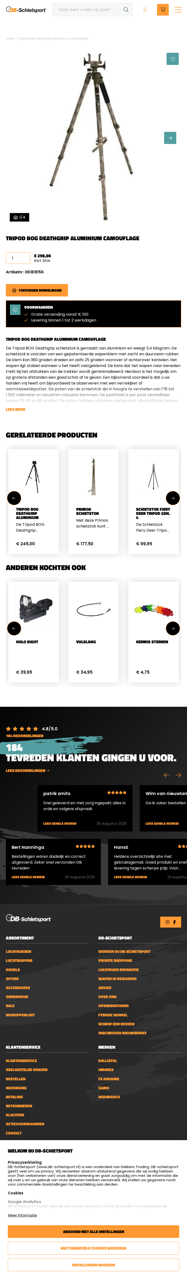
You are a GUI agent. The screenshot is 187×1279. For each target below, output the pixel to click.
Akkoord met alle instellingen (93, 1231)
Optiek (12, 978)
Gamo (103, 1088)
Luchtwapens (19, 960)
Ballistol (107, 1060)
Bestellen (16, 1079)
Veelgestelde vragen (26, 1069)
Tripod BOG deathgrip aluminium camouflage (53, 38)
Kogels (13, 969)
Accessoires (18, 987)
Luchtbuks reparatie (118, 969)
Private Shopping (115, 960)
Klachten (15, 1115)
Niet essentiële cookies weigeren (93, 1248)
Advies (104, 987)
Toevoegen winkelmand (40, 290)
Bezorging (16, 1088)
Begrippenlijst (20, 1015)
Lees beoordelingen (26, 770)
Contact (14, 1133)
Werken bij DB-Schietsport (124, 951)
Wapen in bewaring (117, 978)
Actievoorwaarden (25, 1124)
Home (10, 38)
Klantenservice (21, 1060)
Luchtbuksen (18, 951)
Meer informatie (22, 1215)
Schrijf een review (116, 1024)
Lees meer (15, 409)
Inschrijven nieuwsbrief (122, 1033)
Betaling (14, 1097)
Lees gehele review (59, 824)
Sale (10, 1005)
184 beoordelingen (24, 736)
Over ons (107, 996)
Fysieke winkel (113, 1015)
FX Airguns (108, 1079)
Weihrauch (109, 1097)
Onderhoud (17, 996)
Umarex (105, 1069)
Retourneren (19, 1106)
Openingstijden (113, 1005)
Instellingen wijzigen (93, 1265)
